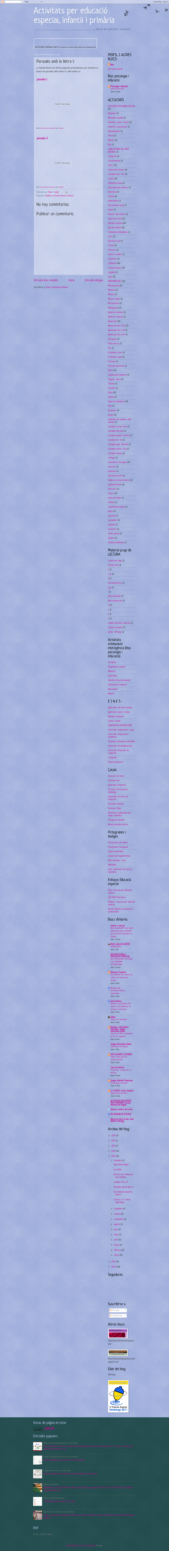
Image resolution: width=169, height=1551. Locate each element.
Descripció (112, 192)
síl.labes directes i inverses (119, 623)
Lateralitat (112, 676)
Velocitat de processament (119, 680)
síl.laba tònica (113, 534)
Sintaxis (111, 384)
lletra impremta (114, 596)
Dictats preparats (51, 1484)
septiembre (119, 1219)
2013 (113, 1151)
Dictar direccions (117, 89)
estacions (112, 471)
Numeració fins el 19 (116, 330)
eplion (113, 1017)
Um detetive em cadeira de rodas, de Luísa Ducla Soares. (122, 977)
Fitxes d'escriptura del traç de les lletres (61, 1457)
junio (116, 1229)
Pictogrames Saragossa (118, 847)
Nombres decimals (115, 312)
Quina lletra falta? (121, 1165)
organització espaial (116, 507)
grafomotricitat (114, 485)
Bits (109, 145)
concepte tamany (115, 453)
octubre (117, 1214)
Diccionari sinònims (116, 804)
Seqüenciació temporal (117, 375)
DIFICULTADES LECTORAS (121, 1054)
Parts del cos (113, 344)
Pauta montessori (115, 762)
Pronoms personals (116, 366)
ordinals (111, 502)
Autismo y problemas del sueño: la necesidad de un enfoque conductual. (121, 1006)
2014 (113, 1146)
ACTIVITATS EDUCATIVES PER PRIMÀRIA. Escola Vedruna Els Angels (121, 1103)
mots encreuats (114, 498)
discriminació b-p (115, 583)
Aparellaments (114, 131)
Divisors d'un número (117, 214)
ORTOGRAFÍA (116, 947)
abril (116, 1240)
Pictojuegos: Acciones (119, 1083)
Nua (112, 65)
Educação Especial (118, 972)
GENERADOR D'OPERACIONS (120, 725)
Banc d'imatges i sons (117, 860)
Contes (111, 179)
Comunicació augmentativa (119, 856)
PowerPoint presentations (47, 128)
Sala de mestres (117, 1067)
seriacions (112, 529)
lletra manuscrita (115, 601)
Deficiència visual (115, 183)
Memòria (111, 290)
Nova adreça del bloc (119, 1093)
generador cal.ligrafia (117, 785)
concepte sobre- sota (117, 449)
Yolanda (61, 128)
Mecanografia (114, 286)
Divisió (110, 210)
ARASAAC (112, 865)
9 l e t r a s (115, 988)
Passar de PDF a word (42, 1534)
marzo (117, 1245)
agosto (117, 1224)
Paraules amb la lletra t (123, 1187)
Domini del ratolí (114, 219)
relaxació (111, 525)
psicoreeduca (116, 1001)
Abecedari (112, 113)
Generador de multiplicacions (120, 746)
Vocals (110, 415)
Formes (111, 245)
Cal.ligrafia (112, 156)
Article (111, 136)
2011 (113, 1262)
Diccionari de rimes (116, 776)
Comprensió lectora (116, 170)
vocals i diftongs (115, 632)
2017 (113, 1141)
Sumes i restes (114, 721)
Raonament (112, 689)
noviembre (118, 1209)
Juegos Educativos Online (121, 1044)
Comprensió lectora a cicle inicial (57, 1471)
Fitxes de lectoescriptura (54, 1498)
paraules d (42, 138)
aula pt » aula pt (118, 926)
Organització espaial (116, 667)
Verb (110, 406)
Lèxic (110, 277)
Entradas (115, 1310)
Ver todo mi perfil (115, 69)
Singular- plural (114, 379)
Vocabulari (112, 410)
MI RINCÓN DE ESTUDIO (121, 1114)
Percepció (112, 662)
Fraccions (112, 250)
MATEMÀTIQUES (114, 281)
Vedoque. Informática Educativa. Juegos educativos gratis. (119, 1029)
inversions (112, 489)
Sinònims (111, 388)
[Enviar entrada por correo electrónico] (66, 192)
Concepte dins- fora (116, 174)
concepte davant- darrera (119, 435)
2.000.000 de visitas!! (119, 1047)
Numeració (112, 321)
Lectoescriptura (114, 268)
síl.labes (111, 538)
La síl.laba (118, 1170)
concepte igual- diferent (118, 444)
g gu (110, 587)
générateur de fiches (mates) (120, 708)
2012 (113, 1156)
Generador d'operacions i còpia (121, 730)
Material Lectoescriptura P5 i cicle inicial (60, 1443)
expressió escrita (115, 476)
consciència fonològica (117, 462)
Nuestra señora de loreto (122, 1109)
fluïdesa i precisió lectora (55, 196)
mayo (116, 1235)
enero (117, 1255)
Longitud (111, 272)
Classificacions (114, 161)
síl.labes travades (115, 627)
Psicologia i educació (119, 86)
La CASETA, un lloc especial (122, 1091)
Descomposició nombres (118, 188)
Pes (109, 348)
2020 (114, 1136)
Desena (111, 196)
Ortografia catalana (116, 820)
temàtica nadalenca (116, 542)
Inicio (71, 280)
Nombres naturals (115, 317)
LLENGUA (112, 263)
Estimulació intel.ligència (118, 232)
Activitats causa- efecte (118, 122)
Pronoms (112, 361)
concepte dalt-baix (115, 431)
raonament (112, 520)
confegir (111, 458)
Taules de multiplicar (116, 401)
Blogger (99, 1546)
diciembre (118, 1160)
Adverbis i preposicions (117, 127)
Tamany (111, 397)
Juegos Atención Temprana (122, 1080)
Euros (110, 237)
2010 (113, 1267)
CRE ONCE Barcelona (117, 897)
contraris (112, 467)
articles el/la (113, 565)
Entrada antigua (94, 280)
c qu (109, 574)
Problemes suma (115, 357)
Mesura (111, 294)
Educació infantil (114, 228)
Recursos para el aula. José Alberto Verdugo (122, 1120)
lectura (70, 196)
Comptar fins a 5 (121, 1182)
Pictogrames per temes (118, 842)
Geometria (112, 259)
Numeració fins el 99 (116, 335)
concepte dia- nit (115, 440)
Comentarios (116, 1315)
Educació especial (115, 223)
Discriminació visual (116, 205)
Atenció (111, 140)
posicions (112, 516)
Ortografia (112, 339)
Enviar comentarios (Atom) (57, 287)
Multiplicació (113, 308)
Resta (110, 370)
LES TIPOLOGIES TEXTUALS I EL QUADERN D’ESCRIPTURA (122, 962)
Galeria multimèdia (115, 851)
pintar (110, 511)
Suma (110, 393)
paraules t (42, 79)
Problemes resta (115, 352)
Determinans (113, 201)
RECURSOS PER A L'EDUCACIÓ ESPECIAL (120, 955)
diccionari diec (114, 780)
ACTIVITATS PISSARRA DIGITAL (121, 106)
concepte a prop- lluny (117, 427)
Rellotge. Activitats (116, 716)
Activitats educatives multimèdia (121, 741)
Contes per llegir (115, 561)
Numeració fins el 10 (116, 326)
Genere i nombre (115, 254)
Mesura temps (114, 299)
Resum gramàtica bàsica (118, 824)
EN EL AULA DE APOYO (120, 944)
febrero (117, 1250)
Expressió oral (114, 241)
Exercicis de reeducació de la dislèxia (59, 1512)
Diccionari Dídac (114, 808)
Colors (111, 165)
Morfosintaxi (113, 303)
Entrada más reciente (46, 280)
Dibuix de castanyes (119, 1019)
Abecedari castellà (115, 118)
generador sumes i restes (119, 712)
